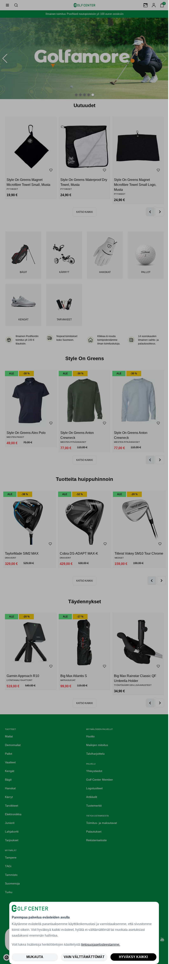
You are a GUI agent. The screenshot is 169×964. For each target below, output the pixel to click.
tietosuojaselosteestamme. (100, 944)
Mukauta (34, 957)
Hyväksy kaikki (133, 957)
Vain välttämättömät (84, 957)
